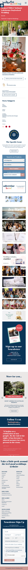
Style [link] (17, 482)
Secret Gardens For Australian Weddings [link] (14, 401)
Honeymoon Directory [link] (7, 495)
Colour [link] (17, 478)
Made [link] (3, 476)
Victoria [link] (4, 117)
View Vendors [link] (14, 168)
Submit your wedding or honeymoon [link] (6, 513)
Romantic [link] (4, 106)
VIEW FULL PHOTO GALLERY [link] (9, 94)
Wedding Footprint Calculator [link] (6, 488)
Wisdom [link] (3, 475)
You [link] (2, 478)
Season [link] (17, 485)
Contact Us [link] (4, 504)
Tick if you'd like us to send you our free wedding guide (14, 550)
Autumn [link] (4, 121)
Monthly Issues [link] (19, 487)
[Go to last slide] (2, 398)
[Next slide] (26, 398)
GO (22, 174)
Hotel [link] (3, 110)
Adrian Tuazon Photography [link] (9, 91)
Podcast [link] (3, 482)
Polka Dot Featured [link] (14, 396)
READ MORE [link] (14, 151)
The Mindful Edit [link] (5, 485)
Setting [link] (18, 483)
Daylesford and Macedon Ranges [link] (10, 115)
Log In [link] (3, 506)
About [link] (3, 499)
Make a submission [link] (6, 511)
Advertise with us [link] (5, 515)
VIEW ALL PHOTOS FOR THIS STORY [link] (14, 78)
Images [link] (18, 476)
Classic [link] (4, 105)
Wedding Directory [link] (6, 493)
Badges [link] (3, 517)
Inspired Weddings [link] (12, 18)
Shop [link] (3, 483)
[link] (2, 5)
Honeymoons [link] (5, 480)
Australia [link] (4, 114)
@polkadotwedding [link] (14, 424)
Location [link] (18, 480)
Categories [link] (18, 473)
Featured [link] (4, 18)
